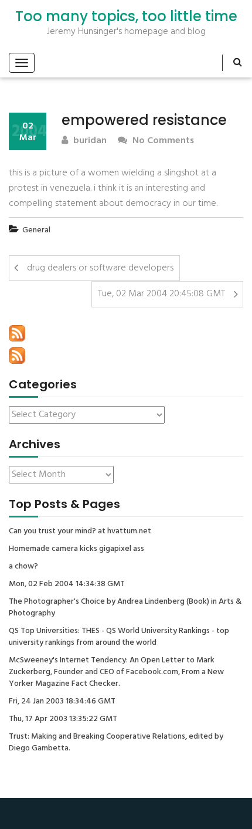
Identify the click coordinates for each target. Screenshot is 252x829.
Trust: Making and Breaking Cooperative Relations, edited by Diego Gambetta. (116, 742)
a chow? (23, 567)
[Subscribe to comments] (17, 355)
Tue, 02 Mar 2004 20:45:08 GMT (161, 294)
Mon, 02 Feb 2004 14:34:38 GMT (67, 584)
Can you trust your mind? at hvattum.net (80, 531)
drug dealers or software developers (100, 268)
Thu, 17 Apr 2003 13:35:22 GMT (63, 719)
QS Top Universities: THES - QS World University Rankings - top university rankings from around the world (119, 637)
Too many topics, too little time (126, 16)
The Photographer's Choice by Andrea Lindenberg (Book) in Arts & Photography (125, 608)
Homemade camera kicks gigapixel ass (76, 549)
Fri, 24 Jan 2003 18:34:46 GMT (62, 702)
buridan (89, 141)
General (36, 230)
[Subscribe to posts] (17, 333)
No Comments (162, 141)
